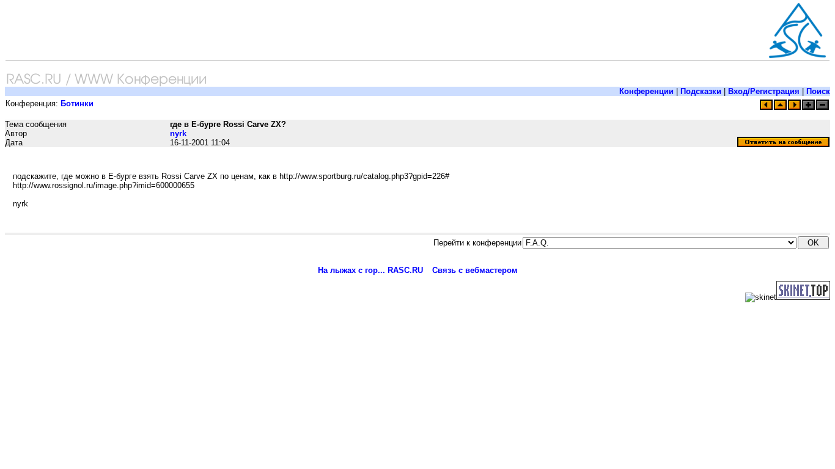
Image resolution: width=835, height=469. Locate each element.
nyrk (178, 133)
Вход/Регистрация (764, 91)
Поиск (818, 91)
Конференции (646, 91)
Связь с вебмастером (475, 270)
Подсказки (700, 91)
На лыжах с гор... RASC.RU (370, 270)
